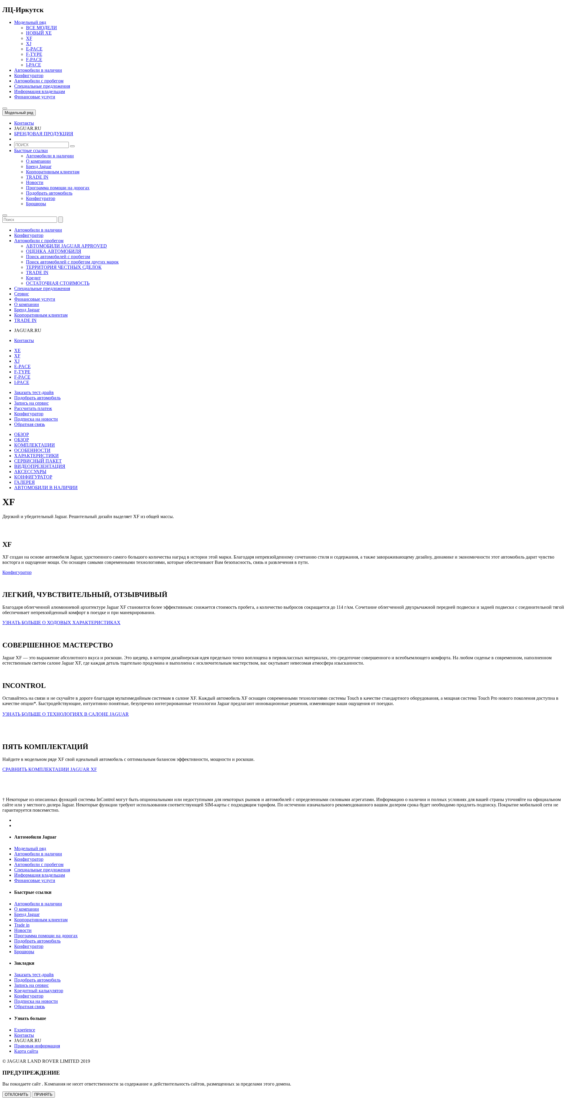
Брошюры (36, 203)
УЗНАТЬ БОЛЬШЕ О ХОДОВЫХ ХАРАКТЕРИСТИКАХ (61, 622)
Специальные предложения (42, 288)
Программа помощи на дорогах (57, 187)
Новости (34, 182)
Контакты (24, 340)
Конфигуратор (40, 198)
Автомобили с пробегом (38, 240)
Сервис (21, 293)
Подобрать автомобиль (49, 193)
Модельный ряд (19, 112)
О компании (38, 161)
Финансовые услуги (34, 299)
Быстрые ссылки (31, 150)
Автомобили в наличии (50, 155)
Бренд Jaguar (38, 166)
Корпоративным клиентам (52, 171)
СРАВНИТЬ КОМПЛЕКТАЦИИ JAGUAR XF (49, 769)
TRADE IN (37, 177)
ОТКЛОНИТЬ (16, 1094)
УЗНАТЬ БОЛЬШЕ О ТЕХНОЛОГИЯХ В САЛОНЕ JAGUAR (65, 714)
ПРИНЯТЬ (43, 1094)
